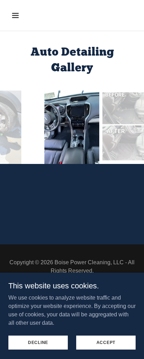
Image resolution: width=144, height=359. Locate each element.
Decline (38, 342)
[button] (18, 15)
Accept (106, 342)
